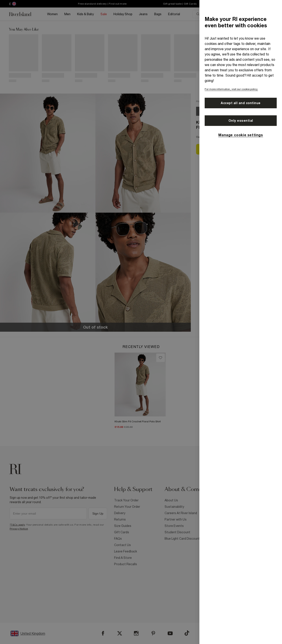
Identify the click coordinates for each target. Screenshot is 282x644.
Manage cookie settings (240, 135)
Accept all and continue (241, 103)
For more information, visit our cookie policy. (231, 89)
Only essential (240, 120)
